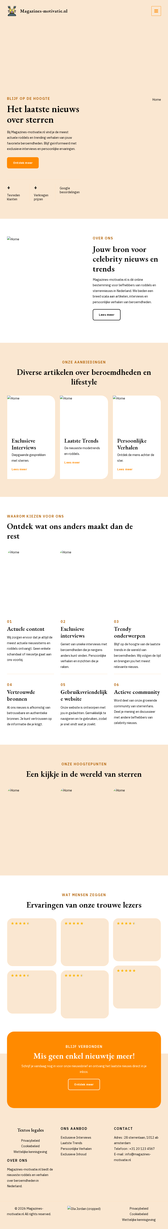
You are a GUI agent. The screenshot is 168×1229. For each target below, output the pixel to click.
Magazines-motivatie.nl (43, 11)
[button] (23, 162)
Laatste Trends (71, 1143)
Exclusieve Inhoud (73, 1154)
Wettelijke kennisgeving (30, 1152)
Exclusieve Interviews (76, 1137)
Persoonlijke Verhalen (76, 1149)
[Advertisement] (84, 55)
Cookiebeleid (30, 1146)
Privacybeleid (30, 1140)
